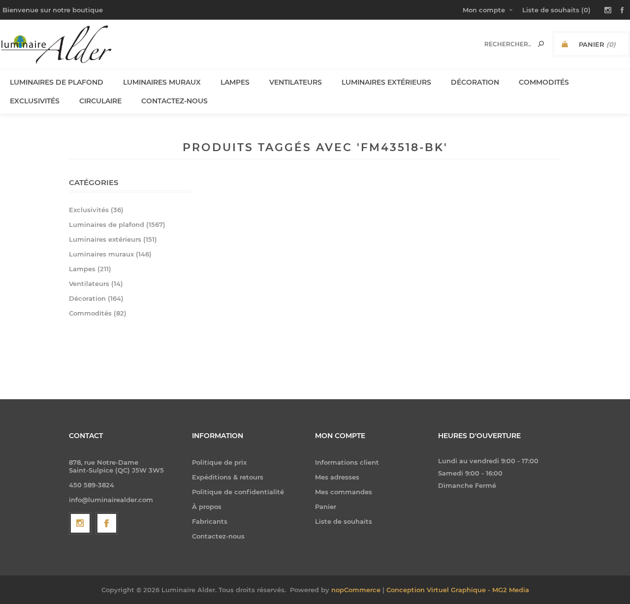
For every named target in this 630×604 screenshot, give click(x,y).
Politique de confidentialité (238, 492)
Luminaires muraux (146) (110, 254)
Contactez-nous (218, 536)
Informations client (347, 462)
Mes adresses (337, 477)
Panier (325, 506)
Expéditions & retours (227, 477)
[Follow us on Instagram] (80, 523)
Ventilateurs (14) (96, 283)
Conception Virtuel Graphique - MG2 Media (457, 590)
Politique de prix (219, 462)
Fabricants (209, 521)
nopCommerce (355, 590)
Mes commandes (343, 492)
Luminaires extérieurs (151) (113, 239)
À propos (206, 506)
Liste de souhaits (343, 521)
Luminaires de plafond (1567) (117, 224)
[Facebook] (106, 523)
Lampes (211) (90, 269)
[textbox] (507, 44)
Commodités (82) (97, 313)
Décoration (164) (96, 298)
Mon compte (484, 10)
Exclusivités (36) (96, 210)
